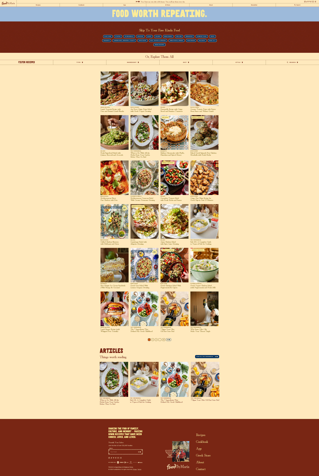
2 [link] (152, 339)
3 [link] (156, 339)
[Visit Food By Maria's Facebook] (115, 458)
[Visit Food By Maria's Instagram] (109, 458)
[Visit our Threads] (315, 1)
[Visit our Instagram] (305, 1)
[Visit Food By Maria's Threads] (121, 458)
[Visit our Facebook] (310, 1)
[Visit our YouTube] (313, 1)
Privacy (135, 469)
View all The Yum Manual (204, 356)
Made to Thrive (128, 467)
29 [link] (163, 339)
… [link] (159, 339)
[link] (168, 339)
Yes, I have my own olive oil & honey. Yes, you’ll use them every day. (163, 1)
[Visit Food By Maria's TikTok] (111, 458)
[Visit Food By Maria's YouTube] (118, 458)
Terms (139, 469)
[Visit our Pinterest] (309, 1)
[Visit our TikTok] (307, 1)
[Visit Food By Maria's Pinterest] (113, 458)
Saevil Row (118, 467)
